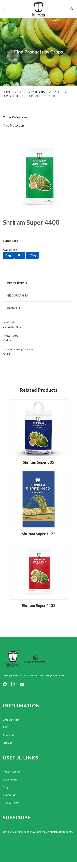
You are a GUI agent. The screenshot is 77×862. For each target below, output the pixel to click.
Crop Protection (13, 125)
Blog (5, 787)
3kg (19, 255)
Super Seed (10, 95)
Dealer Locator (11, 771)
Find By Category (32, 92)
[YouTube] (22, 684)
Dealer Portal (10, 779)
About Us (8, 735)
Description (17, 283)
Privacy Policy (11, 802)
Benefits (14, 307)
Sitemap (7, 742)
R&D (5, 727)
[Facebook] (5, 684)
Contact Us (9, 794)
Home (7, 92)
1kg (8, 255)
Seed (58, 92)
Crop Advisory (11, 719)
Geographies (17, 295)
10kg (32, 255)
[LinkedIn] (13, 684)
